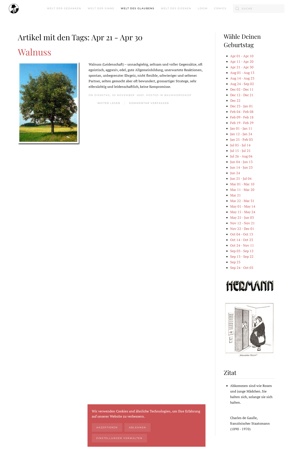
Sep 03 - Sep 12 (242, 251)
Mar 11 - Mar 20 (242, 189)
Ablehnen (137, 427)
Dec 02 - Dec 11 (242, 89)
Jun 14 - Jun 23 (241, 167)
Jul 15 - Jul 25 (240, 150)
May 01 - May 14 (242, 206)
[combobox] (258, 8)
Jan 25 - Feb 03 (241, 139)
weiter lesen (108, 103)
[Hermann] (249, 285)
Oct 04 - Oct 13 (241, 234)
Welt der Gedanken (64, 8)
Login (203, 8)
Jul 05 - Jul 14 (240, 145)
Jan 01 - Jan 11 (241, 128)
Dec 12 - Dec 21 (242, 95)
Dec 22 (235, 100)
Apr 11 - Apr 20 (242, 61)
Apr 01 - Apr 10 (242, 56)
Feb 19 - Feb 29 (242, 122)
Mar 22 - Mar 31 (242, 200)
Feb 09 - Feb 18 (242, 117)
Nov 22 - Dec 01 (242, 228)
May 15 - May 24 (242, 212)
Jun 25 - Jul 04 (241, 178)
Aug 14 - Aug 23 (242, 78)
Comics (220, 8)
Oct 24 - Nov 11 (242, 245)
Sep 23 (235, 262)
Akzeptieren (107, 427)
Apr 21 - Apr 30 (242, 67)
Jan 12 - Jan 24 (241, 134)
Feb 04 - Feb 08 (242, 111)
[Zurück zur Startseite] (14, 8)
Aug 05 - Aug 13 (242, 72)
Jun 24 (235, 173)
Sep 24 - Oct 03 (241, 267)
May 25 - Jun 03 (242, 217)
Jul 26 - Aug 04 (241, 156)
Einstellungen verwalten (119, 438)
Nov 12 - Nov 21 (242, 223)
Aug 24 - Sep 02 (242, 83)
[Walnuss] (49, 102)
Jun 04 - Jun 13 (241, 161)
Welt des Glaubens (137, 8)
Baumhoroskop (178, 95)
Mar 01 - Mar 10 (242, 184)
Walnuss (34, 52)
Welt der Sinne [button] (101, 8)
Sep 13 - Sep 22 (242, 256)
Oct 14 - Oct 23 (241, 239)
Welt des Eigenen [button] (176, 8)
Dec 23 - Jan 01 (241, 106)
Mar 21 (235, 195)
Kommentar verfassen (149, 103)
